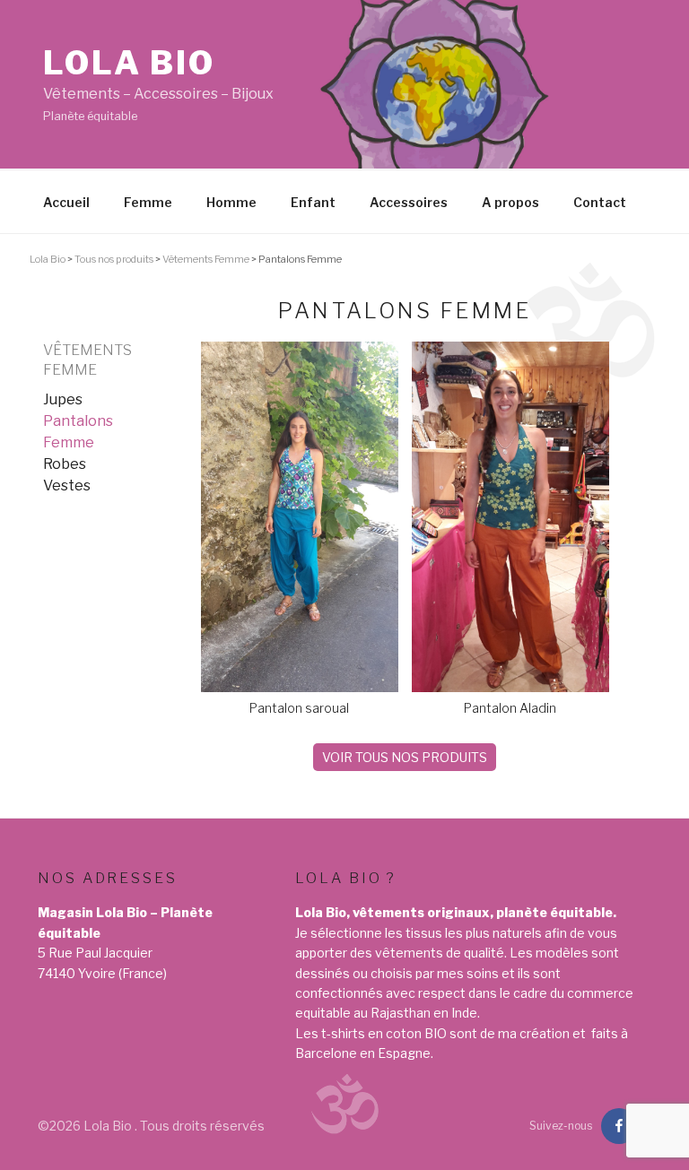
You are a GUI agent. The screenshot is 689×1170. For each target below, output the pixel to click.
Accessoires (409, 202)
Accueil (66, 202)
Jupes (63, 399)
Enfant (313, 202)
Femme (148, 202)
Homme (231, 202)
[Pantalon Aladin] (510, 687)
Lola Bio (129, 62)
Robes (64, 463)
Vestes (67, 485)
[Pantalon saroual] (299, 687)
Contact (599, 202)
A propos (510, 202)
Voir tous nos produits (404, 757)
